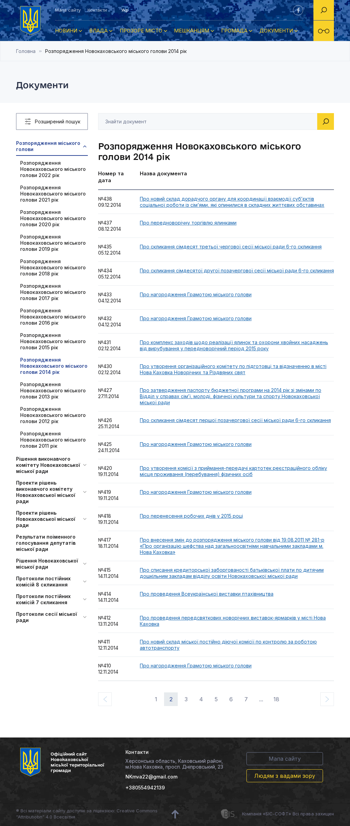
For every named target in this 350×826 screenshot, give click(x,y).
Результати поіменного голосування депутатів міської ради (46, 543)
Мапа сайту (68, 10)
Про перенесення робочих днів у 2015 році (191, 516)
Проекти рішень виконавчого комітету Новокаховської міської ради (45, 492)
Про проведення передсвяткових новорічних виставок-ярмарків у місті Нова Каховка (233, 621)
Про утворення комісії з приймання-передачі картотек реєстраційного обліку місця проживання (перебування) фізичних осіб (233, 471)
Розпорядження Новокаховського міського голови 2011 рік (53, 440)
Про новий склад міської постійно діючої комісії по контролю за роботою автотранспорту (228, 645)
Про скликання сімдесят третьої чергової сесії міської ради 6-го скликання (231, 246)
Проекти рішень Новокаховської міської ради (45, 519)
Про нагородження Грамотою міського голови (196, 294)
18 (276, 699)
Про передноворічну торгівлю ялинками (188, 223)
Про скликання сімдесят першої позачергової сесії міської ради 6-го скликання (235, 420)
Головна (26, 51)
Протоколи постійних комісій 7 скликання (43, 599)
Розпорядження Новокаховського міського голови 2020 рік (53, 218)
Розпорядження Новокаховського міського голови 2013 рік (53, 390)
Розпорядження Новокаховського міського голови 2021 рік (53, 194)
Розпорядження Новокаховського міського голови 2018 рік (53, 267)
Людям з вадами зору (284, 775)
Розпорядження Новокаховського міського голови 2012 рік (53, 415)
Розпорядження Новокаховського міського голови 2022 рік (53, 169)
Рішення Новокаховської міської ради (47, 564)
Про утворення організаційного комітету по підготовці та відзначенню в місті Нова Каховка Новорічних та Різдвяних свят (233, 369)
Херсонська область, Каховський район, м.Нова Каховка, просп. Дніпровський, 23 (174, 764)
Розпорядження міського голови (48, 146)
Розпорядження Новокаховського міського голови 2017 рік (53, 292)
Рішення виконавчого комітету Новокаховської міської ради (48, 465)
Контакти (97, 10)
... (261, 699)
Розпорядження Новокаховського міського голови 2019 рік (53, 243)
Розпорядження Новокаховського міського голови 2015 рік (53, 341)
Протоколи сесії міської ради (46, 617)
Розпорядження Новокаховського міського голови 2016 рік (53, 317)
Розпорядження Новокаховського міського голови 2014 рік (54, 366)
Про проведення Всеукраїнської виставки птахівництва (206, 594)
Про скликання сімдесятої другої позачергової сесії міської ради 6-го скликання (237, 270)
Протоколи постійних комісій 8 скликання (43, 581)
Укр (125, 10)
